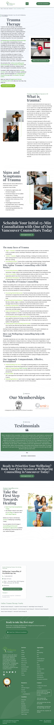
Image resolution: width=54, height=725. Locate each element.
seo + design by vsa (28, 720)
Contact (5, 519)
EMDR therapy (23, 368)
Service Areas (5, 8)
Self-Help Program (11, 514)
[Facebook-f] (15, 672)
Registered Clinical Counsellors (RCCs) (11, 80)
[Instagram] (4, 672)
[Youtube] (12, 672)
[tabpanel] (27, 441)
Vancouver (11, 8)
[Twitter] (9, 672)
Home (2, 8)
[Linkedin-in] (7, 672)
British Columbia (19, 64)
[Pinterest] (4, 674)
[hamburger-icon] (27, 3)
